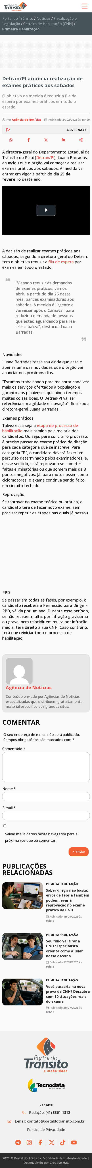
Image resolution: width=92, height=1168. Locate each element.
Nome (9, 788)
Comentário (13, 748)
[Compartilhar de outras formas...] (81, 140)
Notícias (43, 18)
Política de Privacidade (46, 1129)
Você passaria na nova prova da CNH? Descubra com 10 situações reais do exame (68, 994)
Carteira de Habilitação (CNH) (48, 23)
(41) (58, 1112)
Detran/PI (45, 157)
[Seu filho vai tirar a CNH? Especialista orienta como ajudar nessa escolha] (22, 946)
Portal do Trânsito (17, 18)
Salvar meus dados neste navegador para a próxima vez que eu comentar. (41, 837)
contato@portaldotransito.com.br (55, 1121)
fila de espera (61, 261)
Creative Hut (59, 1162)
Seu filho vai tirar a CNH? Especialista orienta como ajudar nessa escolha (64, 948)
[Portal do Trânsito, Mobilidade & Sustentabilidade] (46, 1055)
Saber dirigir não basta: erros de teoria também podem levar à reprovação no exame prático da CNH (67, 900)
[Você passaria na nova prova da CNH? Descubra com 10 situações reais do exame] (22, 992)
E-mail (9, 807)
